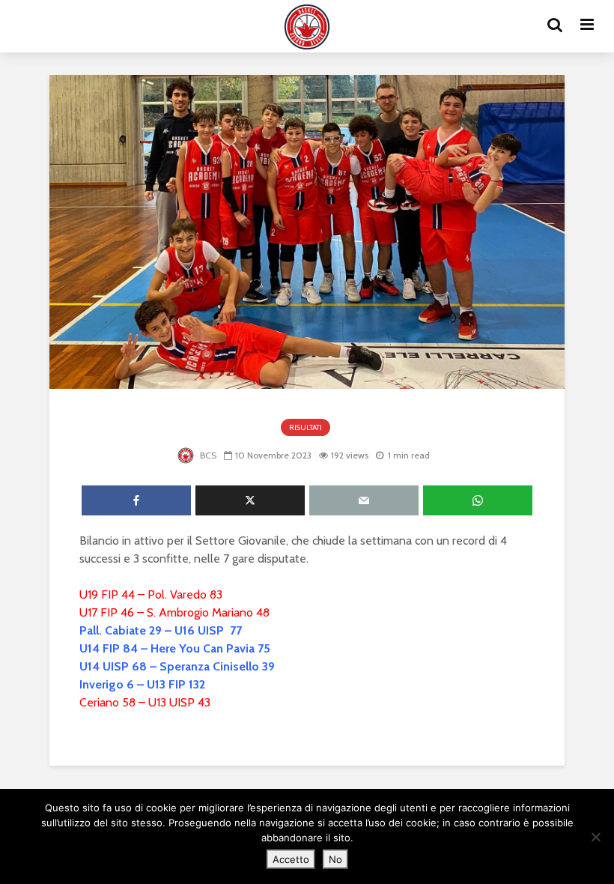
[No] (595, 836)
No (335, 859)
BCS (207, 455)
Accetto (291, 859)
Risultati (305, 427)
